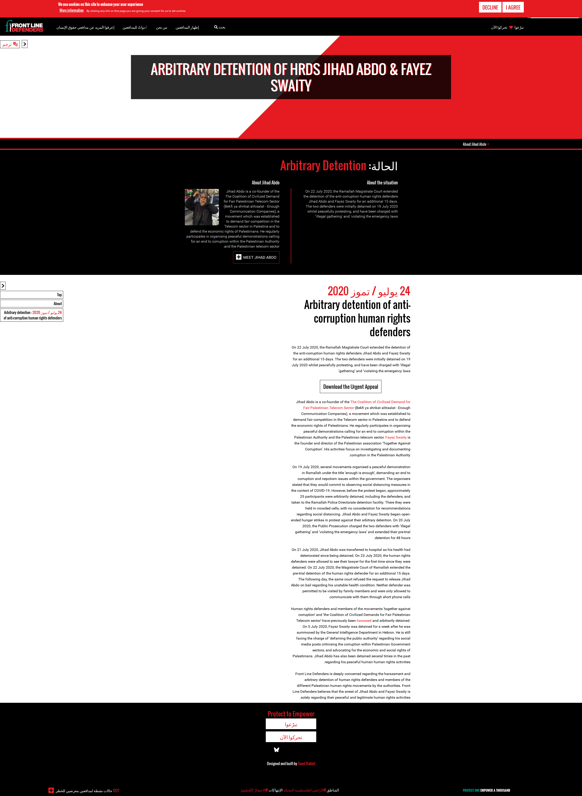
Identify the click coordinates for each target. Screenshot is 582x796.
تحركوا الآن (499, 27)
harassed (364, 620)
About (58, 303)
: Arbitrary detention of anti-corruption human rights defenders (33, 315)
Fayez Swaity (396, 437)
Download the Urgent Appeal (350, 386)
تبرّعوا (519, 27)
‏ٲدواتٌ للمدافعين (135, 27)
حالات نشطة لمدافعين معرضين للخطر (87, 790)
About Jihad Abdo (474, 144)
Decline (490, 7)
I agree (513, 7)
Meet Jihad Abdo (259, 257)
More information (72, 10)
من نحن (161, 27)
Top (59, 294)
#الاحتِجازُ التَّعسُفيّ (254, 790)
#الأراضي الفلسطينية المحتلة (304, 790)
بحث (221, 27)
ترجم (7, 44)
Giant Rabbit (306, 763)
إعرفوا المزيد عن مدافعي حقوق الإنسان (85, 27)
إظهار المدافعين (187, 27)
